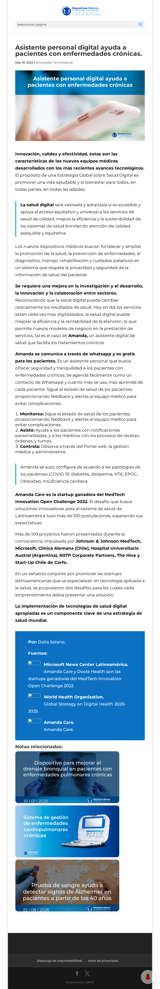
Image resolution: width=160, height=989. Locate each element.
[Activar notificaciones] (148, 977)
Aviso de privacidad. (103, 961)
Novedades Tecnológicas (54, 62)
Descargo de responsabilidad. (59, 961)
